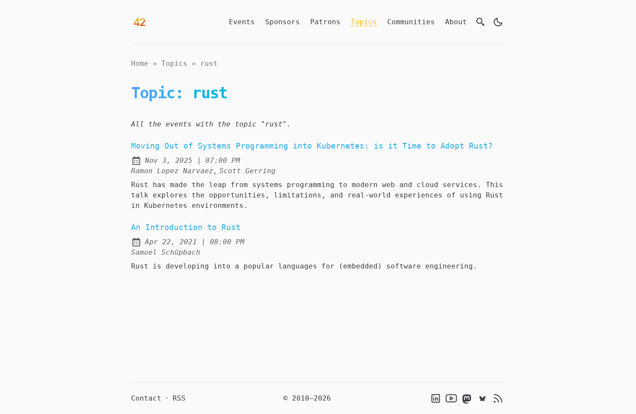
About (456, 22)
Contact (146, 398)
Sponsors (282, 22)
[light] (498, 22)
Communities (411, 22)
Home (139, 63)
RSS (179, 398)
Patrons (325, 22)
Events (242, 22)
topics (174, 63)
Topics (364, 22)
